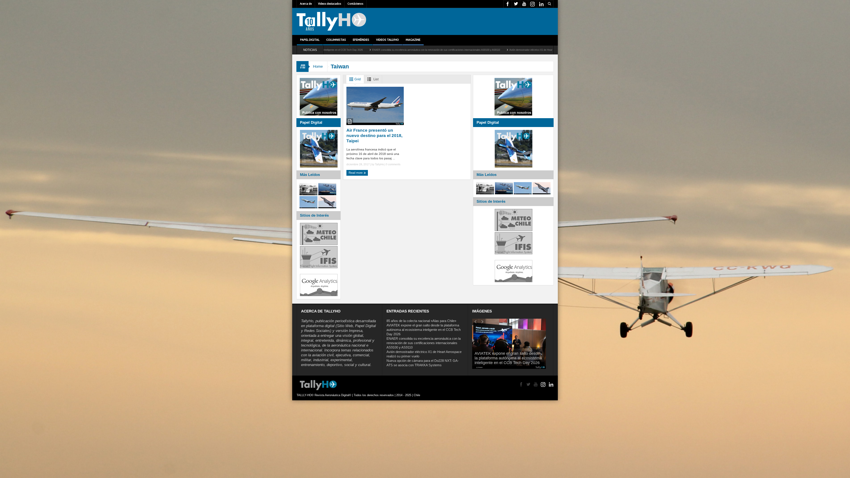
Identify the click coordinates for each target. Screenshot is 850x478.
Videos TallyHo (387, 39)
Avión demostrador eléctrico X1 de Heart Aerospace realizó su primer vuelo (435, 49)
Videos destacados (329, 3)
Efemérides (361, 39)
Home (318, 66)
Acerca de (306, 3)
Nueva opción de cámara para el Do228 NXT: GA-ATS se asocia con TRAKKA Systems (532, 49)
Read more (356, 172)
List (376, 79)
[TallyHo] (331, 21)
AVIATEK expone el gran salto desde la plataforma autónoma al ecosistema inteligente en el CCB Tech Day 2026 (423, 329)
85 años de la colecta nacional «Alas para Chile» (421, 321)
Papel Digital (309, 39)
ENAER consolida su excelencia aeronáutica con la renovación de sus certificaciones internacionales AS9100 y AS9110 (423, 343)
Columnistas (336, 39)
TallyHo (379, 164)
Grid (357, 79)
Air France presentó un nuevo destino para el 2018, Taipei (374, 135)
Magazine (413, 39)
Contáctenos (355, 3)
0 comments (392, 164)
